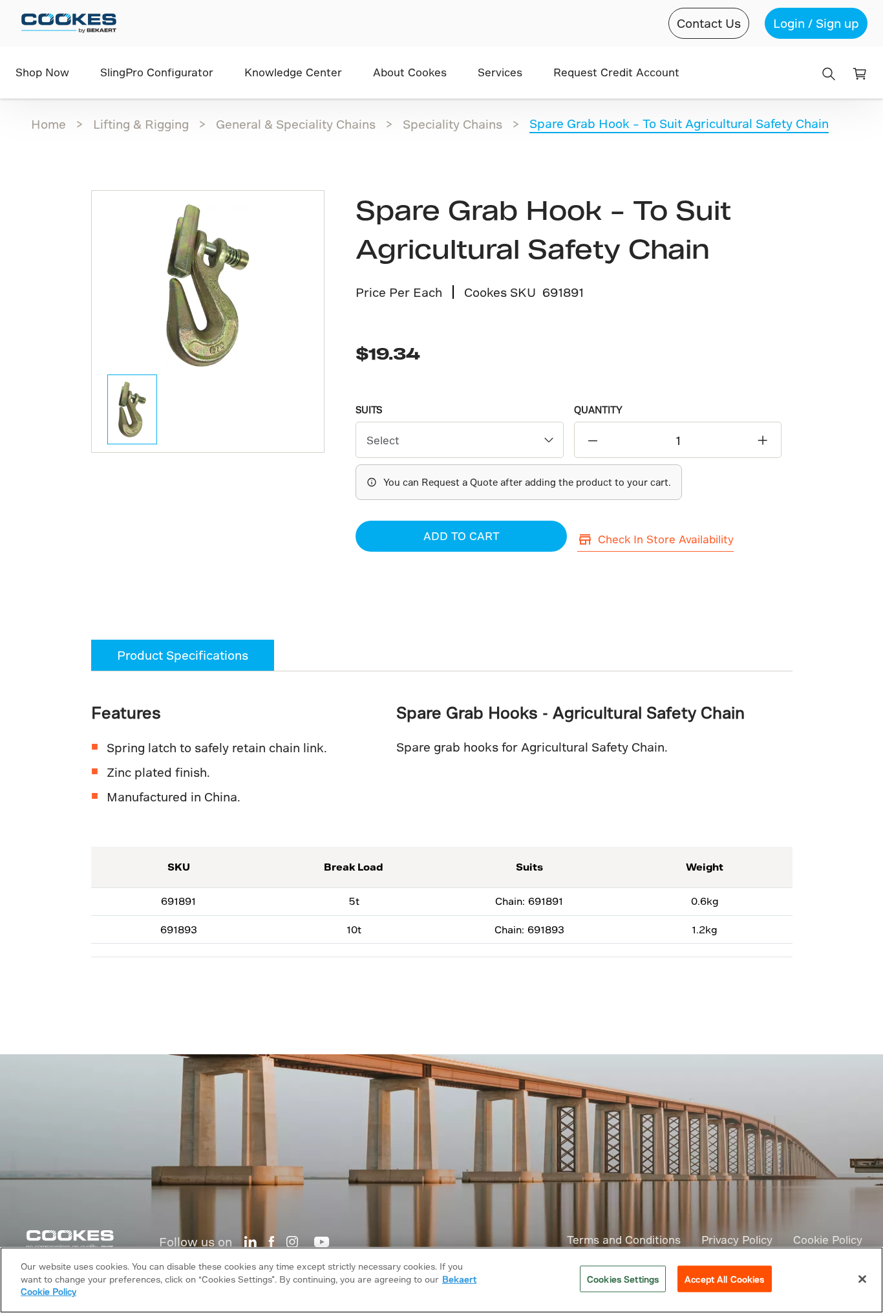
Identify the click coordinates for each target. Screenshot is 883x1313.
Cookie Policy (827, 1239)
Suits (369, 409)
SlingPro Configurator (156, 72)
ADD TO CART (461, 536)
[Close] (862, 1279)
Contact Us (709, 23)
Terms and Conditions (624, 1239)
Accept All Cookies (724, 1279)
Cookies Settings (623, 1279)
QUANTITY (598, 409)
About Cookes (410, 72)
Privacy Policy (736, 1239)
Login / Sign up (816, 23)
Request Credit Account (616, 72)
